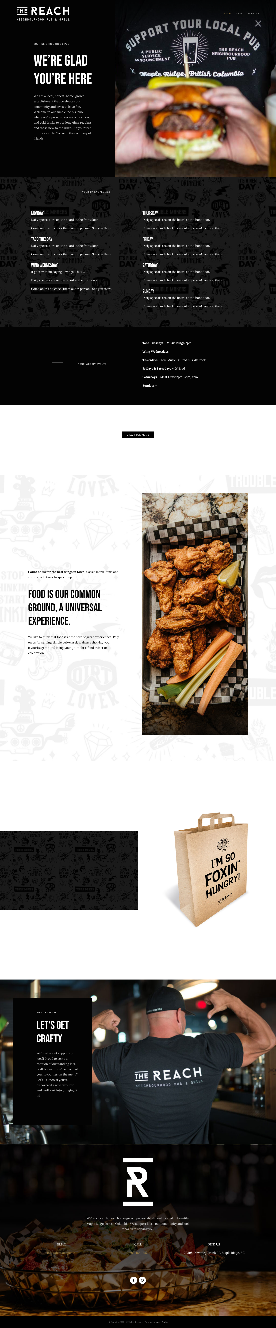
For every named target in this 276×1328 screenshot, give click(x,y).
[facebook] (133, 1280)
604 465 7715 (138, 1253)
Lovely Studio (162, 1322)
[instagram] (142, 1280)
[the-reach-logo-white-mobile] (43, 8)
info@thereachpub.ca (62, 1253)
